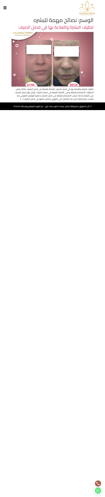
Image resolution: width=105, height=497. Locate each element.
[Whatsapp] (98, 491)
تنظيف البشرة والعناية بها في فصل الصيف (56, 27)
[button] (5, 8)
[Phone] (98, 483)
